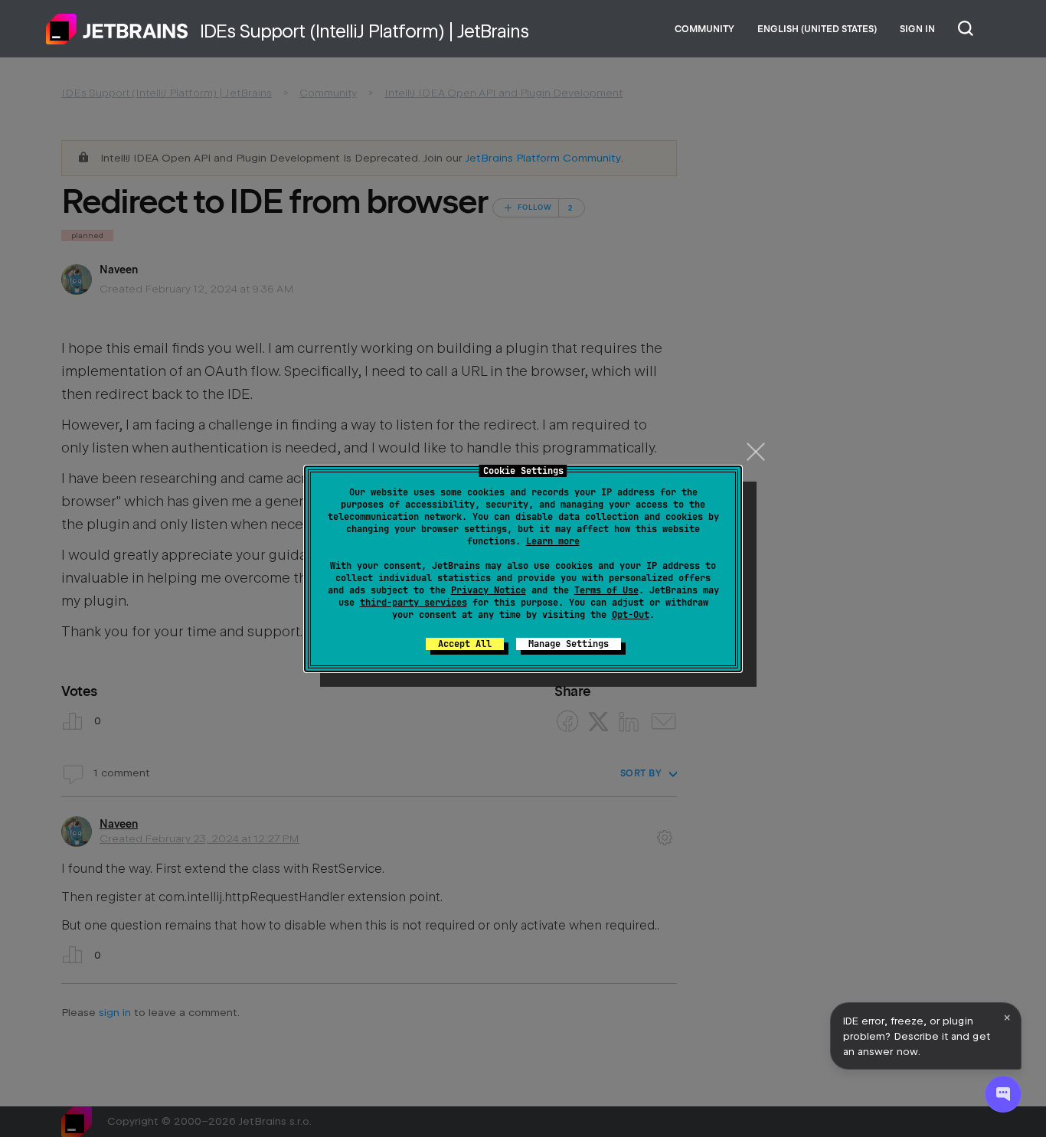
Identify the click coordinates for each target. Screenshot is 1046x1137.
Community (704, 29)
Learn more (553, 541)
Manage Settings (568, 644)
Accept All (465, 644)
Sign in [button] (917, 29)
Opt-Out (630, 615)
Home (117, 29)
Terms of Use (606, 590)
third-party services (413, 602)
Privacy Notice (488, 590)
